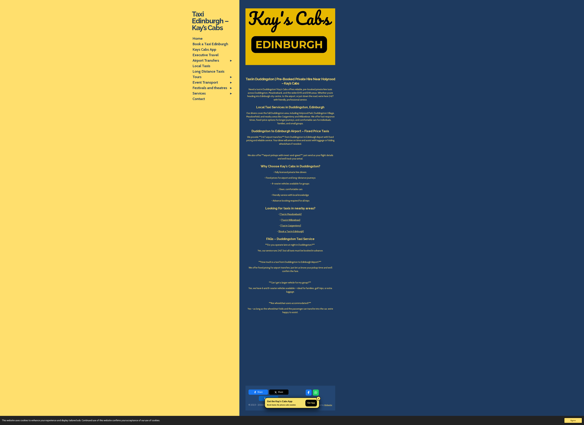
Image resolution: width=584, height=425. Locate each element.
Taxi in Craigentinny (290, 225)
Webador (328, 405)
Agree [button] (573, 420)
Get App (311, 403)
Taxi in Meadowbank (290, 214)
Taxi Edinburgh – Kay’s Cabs (210, 21)
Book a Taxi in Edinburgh (291, 231)
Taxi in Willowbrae (290, 220)
